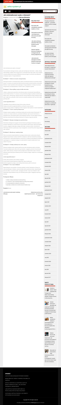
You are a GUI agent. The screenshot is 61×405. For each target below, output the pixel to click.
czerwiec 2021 (48, 206)
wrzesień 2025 (48, 142)
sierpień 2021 (48, 198)
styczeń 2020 (47, 273)
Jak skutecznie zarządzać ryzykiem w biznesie (16, 375)
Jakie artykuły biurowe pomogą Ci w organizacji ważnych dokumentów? (50, 67)
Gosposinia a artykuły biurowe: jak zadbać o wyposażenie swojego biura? (16, 394)
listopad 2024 (48, 146)
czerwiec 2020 (48, 253)
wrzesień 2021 (48, 194)
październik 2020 (48, 237)
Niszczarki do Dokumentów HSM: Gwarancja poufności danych (50, 353)
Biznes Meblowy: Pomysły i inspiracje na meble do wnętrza (17, 379)
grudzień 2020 (48, 229)
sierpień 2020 (48, 245)
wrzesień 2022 (48, 162)
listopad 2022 (48, 154)
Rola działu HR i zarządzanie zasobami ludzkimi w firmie (36, 27)
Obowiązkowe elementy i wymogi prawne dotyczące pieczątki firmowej (50, 47)
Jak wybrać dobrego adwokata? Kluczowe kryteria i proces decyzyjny (50, 55)
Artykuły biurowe (48, 113)
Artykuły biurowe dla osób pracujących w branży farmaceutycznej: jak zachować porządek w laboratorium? (16, 384)
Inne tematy (47, 121)
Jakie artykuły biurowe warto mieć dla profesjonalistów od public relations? (15, 389)
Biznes (9, 188)
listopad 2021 (48, 186)
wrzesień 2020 (48, 241)
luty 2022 (47, 174)
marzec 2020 (47, 265)
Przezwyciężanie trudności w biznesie (15, 183)
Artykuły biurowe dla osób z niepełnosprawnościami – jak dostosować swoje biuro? (33, 194)
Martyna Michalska (24, 17)
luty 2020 (47, 269)
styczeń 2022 (47, 178)
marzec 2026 (47, 130)
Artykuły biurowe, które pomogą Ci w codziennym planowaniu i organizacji (50, 103)
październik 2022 (48, 158)
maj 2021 (47, 210)
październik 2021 (48, 190)
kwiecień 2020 (48, 261)
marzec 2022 (47, 170)
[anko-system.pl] (5, 11)
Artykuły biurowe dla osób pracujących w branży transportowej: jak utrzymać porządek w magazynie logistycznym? (50, 85)
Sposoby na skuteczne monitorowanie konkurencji (18, 184)
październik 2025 (48, 138)
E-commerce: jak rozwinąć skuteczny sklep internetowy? (19, 181)
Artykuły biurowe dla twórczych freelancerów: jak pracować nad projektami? (50, 336)
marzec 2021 (47, 217)
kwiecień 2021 (48, 213)
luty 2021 (47, 221)
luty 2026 (47, 134)
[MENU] (9, 11)
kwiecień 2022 (48, 166)
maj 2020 (47, 257)
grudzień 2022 (48, 150)
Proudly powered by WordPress (23, 402)
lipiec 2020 (47, 249)
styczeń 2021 (47, 225)
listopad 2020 (48, 233)
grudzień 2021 (48, 182)
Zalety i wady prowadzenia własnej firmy (16, 179)
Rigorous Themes (40, 402)
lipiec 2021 (47, 202)
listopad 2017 (48, 277)
